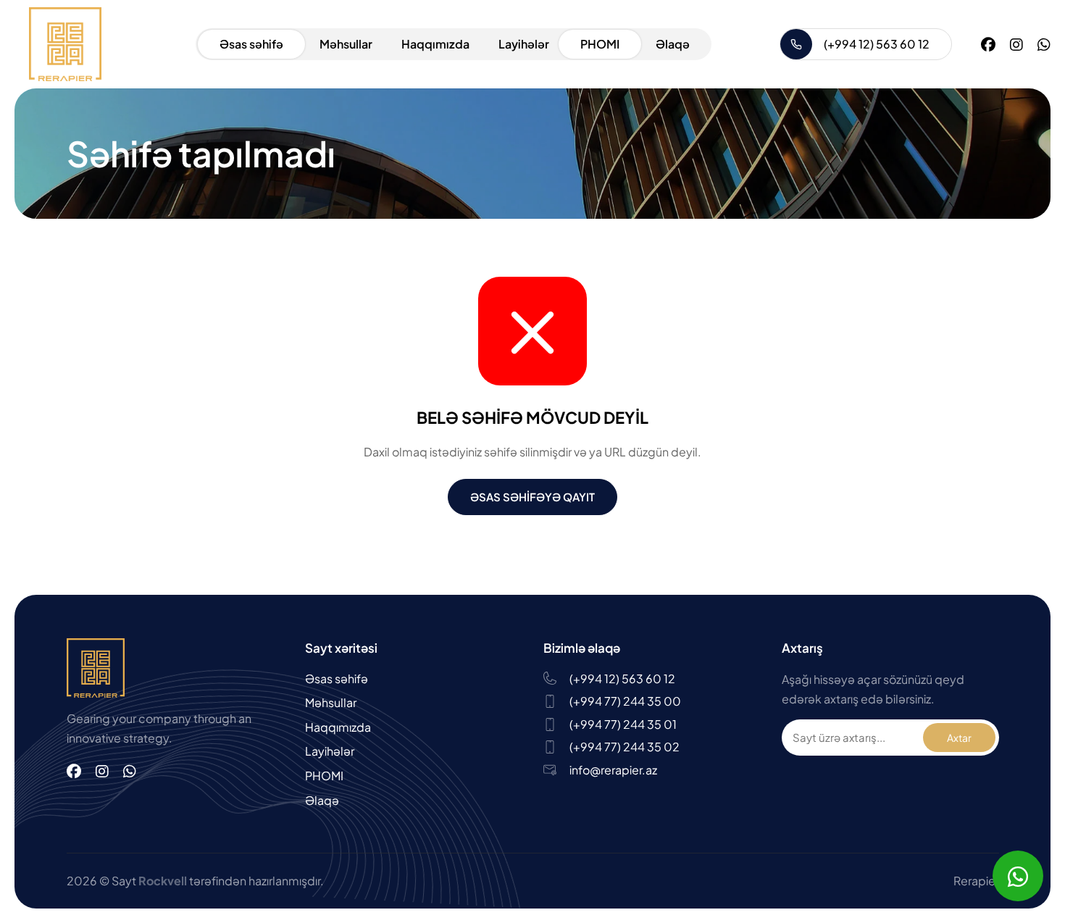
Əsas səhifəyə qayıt (532, 497)
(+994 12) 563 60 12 (877, 43)
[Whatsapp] (1044, 44)
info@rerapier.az (613, 769)
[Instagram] (1016, 44)
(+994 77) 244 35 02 (624, 746)
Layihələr (523, 43)
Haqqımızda (435, 43)
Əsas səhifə (251, 43)
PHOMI (599, 43)
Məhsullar (346, 43)
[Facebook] (988, 44)
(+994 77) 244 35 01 (623, 724)
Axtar (959, 737)
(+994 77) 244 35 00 (625, 701)
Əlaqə (673, 43)
